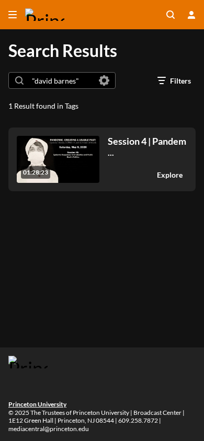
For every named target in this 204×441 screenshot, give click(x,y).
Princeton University (37, 404)
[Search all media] (170, 14)
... (147, 146)
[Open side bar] (12, 14)
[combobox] (61, 80)
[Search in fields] (104, 80)
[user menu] (191, 14)
